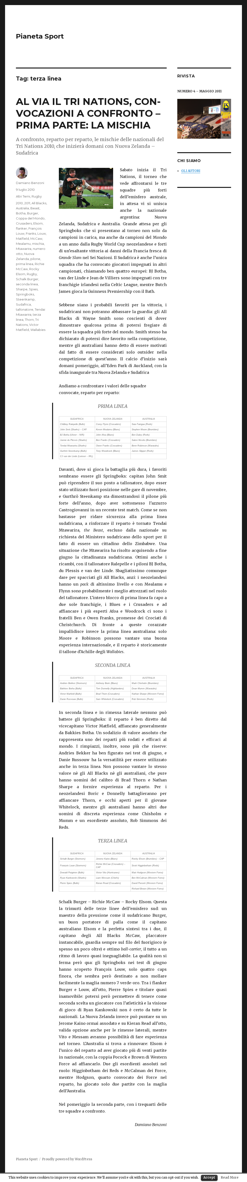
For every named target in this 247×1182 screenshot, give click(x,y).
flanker (21, 228)
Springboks (25, 294)
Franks (31, 233)
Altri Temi (23, 196)
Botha (21, 213)
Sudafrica (23, 304)
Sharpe (21, 289)
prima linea (24, 264)
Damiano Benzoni (30, 183)
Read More (230, 1177)
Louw (41, 233)
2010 (19, 203)
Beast (35, 208)
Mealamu (23, 244)
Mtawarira (23, 249)
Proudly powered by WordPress (67, 1159)
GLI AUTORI (190, 171)
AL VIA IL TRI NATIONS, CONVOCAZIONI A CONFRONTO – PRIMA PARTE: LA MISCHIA (88, 113)
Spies (33, 289)
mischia (38, 244)
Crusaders (24, 223)
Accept (209, 1177)
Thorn (29, 319)
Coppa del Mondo (30, 218)
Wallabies (37, 330)
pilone (35, 259)
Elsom (38, 223)
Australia (22, 208)
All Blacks (39, 203)
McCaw (36, 238)
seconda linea (27, 284)
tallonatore (24, 309)
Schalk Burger (27, 279)
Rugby (37, 196)
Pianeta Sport (40, 36)
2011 (27, 203)
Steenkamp (25, 299)
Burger (32, 213)
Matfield (22, 238)
